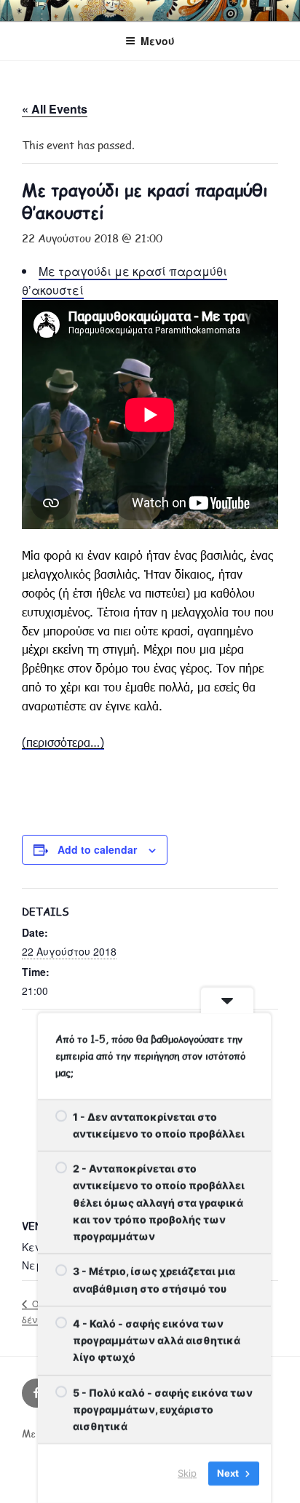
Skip (187, 1473)
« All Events (54, 108)
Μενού (158, 40)
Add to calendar (97, 849)
